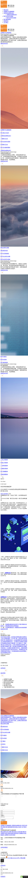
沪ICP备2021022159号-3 (14, 858)
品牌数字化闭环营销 (9, 835)
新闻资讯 (6, 21)
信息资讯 (5, 493)
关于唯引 (6, 22)
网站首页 (6, 10)
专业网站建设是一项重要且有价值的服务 (16, 627)
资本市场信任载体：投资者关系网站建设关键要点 (14, 637)
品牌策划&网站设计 (9, 13)
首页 (2, 493)
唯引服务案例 (7, 19)
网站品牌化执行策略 (6, 831)
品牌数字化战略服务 (9, 11)
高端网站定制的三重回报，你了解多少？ (13, 643)
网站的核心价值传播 (17, 831)
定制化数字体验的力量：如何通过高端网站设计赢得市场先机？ (14, 646)
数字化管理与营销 (8, 16)
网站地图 (23, 858)
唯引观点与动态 (17, 827)
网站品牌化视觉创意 (13, 833)
